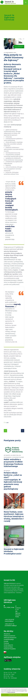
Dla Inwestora (14, 455)
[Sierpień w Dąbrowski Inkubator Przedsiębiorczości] (14, 535)
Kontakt (6, 641)
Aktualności (7, 455)
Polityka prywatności (9, 635)
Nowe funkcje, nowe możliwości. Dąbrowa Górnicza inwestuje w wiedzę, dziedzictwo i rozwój (14, 516)
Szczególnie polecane (18, 457)
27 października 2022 (10, 52)
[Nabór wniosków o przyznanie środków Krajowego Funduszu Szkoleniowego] (14, 449)
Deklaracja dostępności (10, 637)
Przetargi (6, 643)
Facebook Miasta (8, 647)
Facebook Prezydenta (10, 648)
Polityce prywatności (11, 692)
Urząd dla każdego (9, 639)
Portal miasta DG (8, 645)
